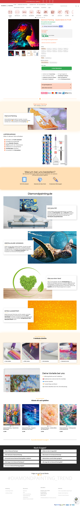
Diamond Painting (65, 495)
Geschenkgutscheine (9, 491)
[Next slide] (37, 53)
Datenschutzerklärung (27, 494)
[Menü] (78, 497)
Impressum (25, 491)
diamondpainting (65, 493)
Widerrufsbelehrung (26, 495)
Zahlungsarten (25, 497)
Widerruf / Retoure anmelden (28, 499)
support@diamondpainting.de (66, 491)
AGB (24, 492)
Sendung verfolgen (8, 493)
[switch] (76, 502)
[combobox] (67, 6)
